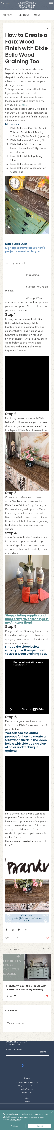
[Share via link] (25, 929)
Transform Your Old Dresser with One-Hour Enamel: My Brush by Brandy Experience (26, 987)
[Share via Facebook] (6, 929)
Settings (14, 1126)
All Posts (7, 15)
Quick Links (27, 1092)
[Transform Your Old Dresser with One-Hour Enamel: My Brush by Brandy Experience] (27, 967)
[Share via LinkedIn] (19, 929)
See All (46, 948)
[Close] (50, 1114)
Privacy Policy (15, 1119)
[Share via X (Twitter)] (13, 929)
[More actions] (47, 28)
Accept (40, 1126)
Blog (27, 1098)
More (37, 15)
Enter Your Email (13, 1050)
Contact (27, 1101)
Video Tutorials (27, 1089)
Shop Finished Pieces (27, 1086)
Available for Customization (27, 1082)
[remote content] (27, 384)
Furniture (23, 15)
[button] (6, 3)
